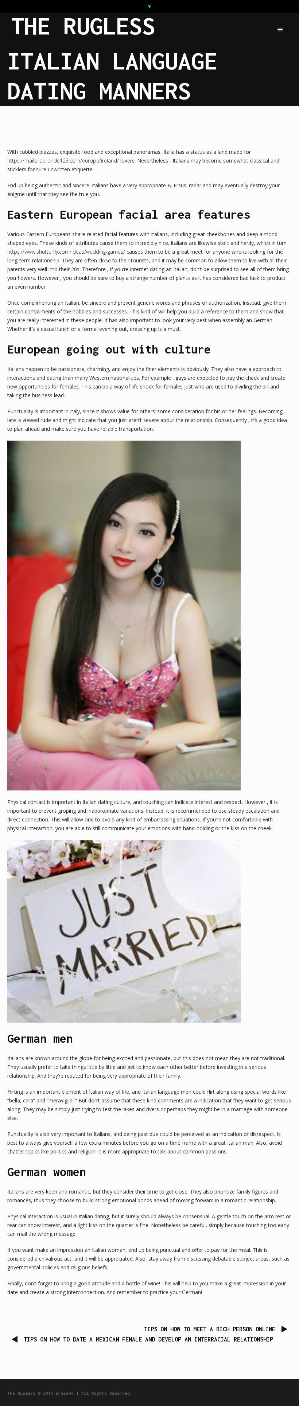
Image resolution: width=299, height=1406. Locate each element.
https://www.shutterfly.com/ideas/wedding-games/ (66, 251)
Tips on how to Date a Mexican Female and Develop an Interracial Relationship (148, 1339)
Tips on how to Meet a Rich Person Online (209, 1329)
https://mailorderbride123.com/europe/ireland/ (63, 160)
